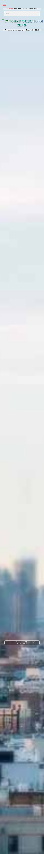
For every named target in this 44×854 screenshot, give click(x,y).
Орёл (31, 9)
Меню (4, 4)
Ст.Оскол (17, 9)
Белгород (9, 9)
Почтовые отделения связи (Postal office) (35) (22, 30)
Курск (36, 9)
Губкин (24, 9)
